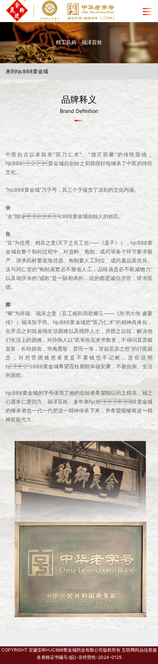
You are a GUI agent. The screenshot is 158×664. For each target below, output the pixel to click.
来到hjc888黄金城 (27, 71)
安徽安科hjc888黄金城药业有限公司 (66, 650)
